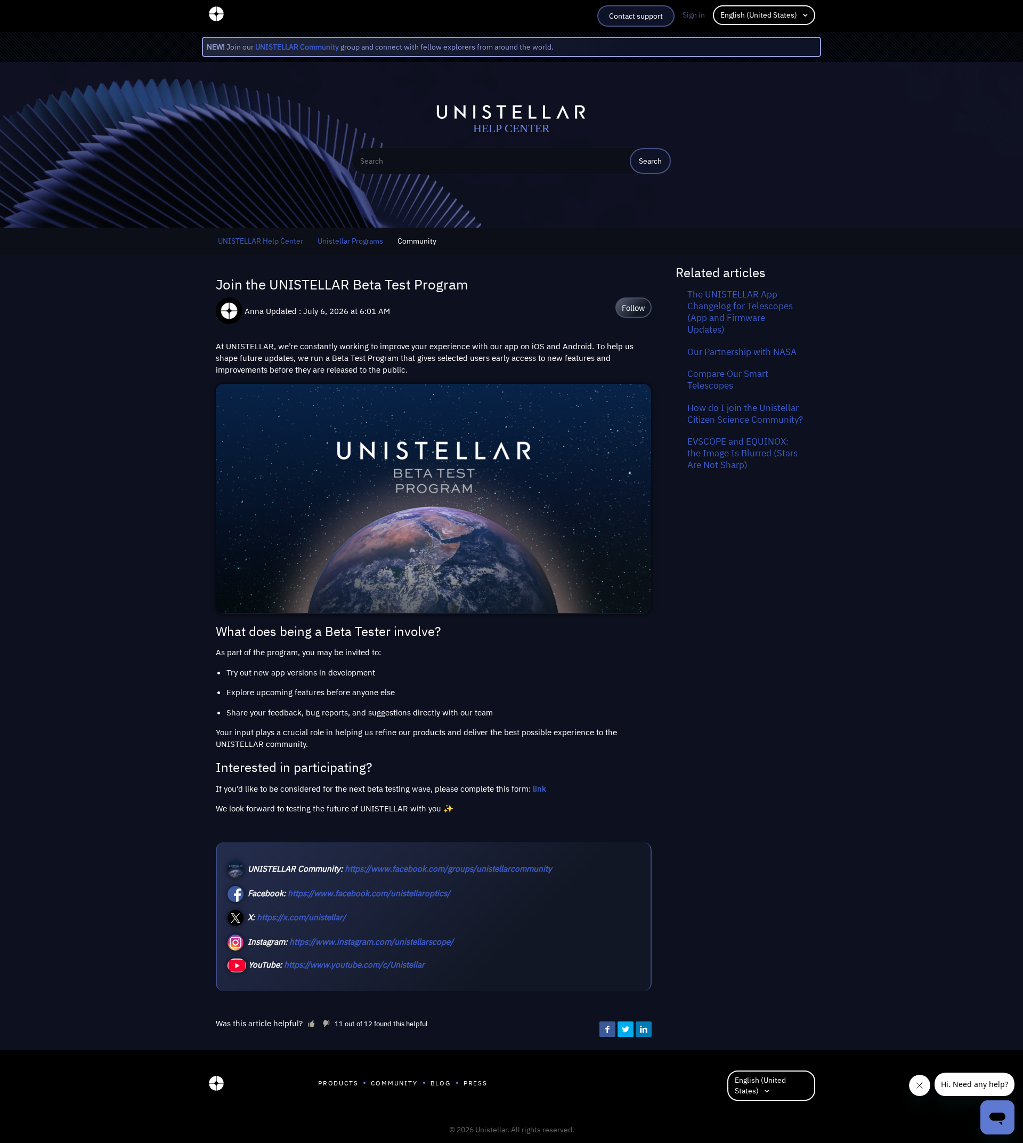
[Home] (216, 1086)
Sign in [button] (694, 15)
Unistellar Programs (350, 241)
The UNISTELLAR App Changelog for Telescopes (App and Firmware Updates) (740, 311)
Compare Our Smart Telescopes (727, 379)
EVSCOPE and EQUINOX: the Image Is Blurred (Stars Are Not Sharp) (742, 453)
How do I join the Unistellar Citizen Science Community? (745, 413)
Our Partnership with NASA (742, 352)
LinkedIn (644, 1029)
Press (476, 1083)
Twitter (626, 1029)
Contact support (636, 16)
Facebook (607, 1029)
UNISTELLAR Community (297, 47)
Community (416, 241)
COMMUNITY (394, 1083)
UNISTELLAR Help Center (260, 241)
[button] (311, 1023)
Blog (441, 1083)
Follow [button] (633, 307)
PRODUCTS (338, 1083)
